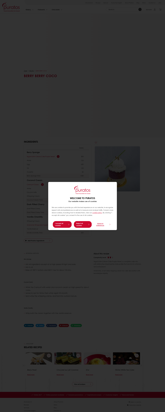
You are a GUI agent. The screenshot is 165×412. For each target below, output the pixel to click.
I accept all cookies (59, 224)
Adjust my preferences (100, 224)
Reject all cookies (79, 224)
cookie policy (97, 213)
